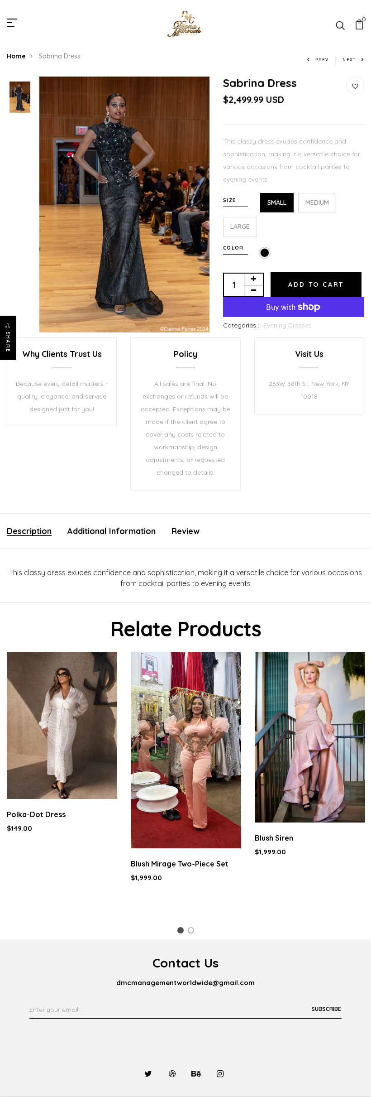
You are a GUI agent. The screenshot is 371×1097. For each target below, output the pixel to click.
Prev (322, 59)
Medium (317, 202)
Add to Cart (316, 284)
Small (276, 202)
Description (29, 531)
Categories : (241, 325)
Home (16, 56)
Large (240, 226)
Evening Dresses (287, 325)
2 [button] (192, 931)
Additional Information (111, 531)
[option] (20, 98)
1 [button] (182, 931)
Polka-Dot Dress (36, 814)
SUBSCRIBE (326, 1009)
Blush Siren (274, 837)
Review (185, 531)
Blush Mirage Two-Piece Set (179, 863)
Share (8, 342)
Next (349, 59)
